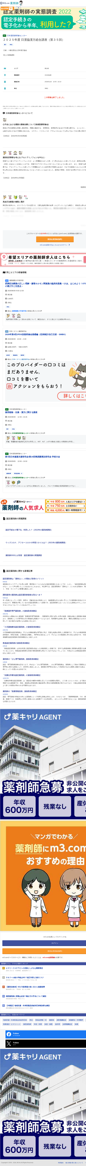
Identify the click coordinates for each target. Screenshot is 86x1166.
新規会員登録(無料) (55, 239)
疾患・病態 (48, 1024)
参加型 (8, 355)
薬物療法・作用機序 (76, 1020)
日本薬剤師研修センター (17, 36)
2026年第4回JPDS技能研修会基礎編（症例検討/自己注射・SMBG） (36, 334)
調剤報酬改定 (61, 1020)
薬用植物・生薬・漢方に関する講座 (21, 412)
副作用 (57, 1024)
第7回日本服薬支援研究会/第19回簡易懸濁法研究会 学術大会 (32, 457)
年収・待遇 (38, 1024)
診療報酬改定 (67, 1024)
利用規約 (60, 1163)
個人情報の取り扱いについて (74, 1163)
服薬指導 (8, 473)
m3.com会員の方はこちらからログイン (54, 245)
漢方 (5, 44)
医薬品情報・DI (18, 473)
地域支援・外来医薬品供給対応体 (15, 1020)
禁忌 (31, 1020)
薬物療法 (15, 355)
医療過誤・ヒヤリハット (11, 1024)
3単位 (11, 44)
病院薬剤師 (27, 1024)
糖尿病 (22, 355)
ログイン (18, 8)
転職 (76, 1024)
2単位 (7, 306)
